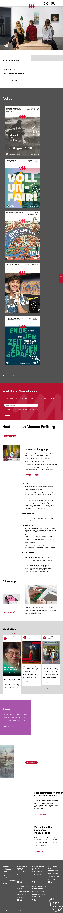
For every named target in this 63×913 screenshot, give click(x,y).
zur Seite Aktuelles (8, 374)
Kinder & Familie (6, 875)
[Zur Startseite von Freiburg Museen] (9, 3)
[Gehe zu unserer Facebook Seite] (18, 882)
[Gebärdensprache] (51, 3)
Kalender (6, 872)
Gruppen (5, 877)
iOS (36, 475)
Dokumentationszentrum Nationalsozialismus (14, 80)
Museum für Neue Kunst (9, 69)
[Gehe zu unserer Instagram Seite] (21, 882)
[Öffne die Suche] (44, 3)
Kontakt (4, 885)
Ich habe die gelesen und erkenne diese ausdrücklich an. (21, 409)
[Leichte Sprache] (47, 3)
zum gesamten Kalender (10, 436)
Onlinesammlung (31, 762)
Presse (4, 882)
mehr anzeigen (6, 691)
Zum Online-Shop (8, 612)
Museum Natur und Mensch (9, 77)
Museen (6, 867)
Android (28, 475)
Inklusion (5, 878)
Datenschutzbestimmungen (15, 409)
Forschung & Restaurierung (9, 880)
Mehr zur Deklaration (40, 814)
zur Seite (37, 851)
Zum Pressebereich (8, 726)
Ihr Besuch (7, 869)
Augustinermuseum (7, 65)
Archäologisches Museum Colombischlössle (13, 73)
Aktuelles (5, 883)
